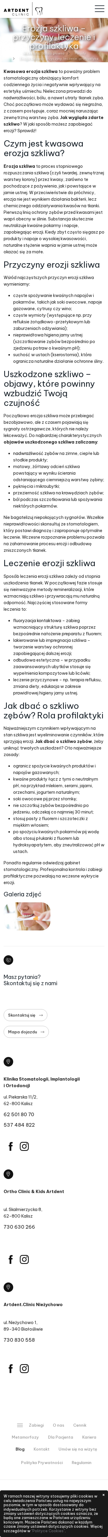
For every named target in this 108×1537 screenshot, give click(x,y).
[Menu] (99, 9)
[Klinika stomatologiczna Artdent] (23, 9)
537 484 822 (19, 1125)
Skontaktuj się (21, 1015)
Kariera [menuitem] (89, 1437)
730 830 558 (19, 1340)
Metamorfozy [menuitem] (25, 1437)
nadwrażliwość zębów (35, 453)
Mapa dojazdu (22, 1031)
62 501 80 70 (19, 1114)
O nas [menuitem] (58, 1425)
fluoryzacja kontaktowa (37, 620)
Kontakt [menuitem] (42, 1449)
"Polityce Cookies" (48, 1531)
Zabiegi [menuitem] (36, 1425)
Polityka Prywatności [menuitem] (42, 1462)
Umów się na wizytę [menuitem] (77, 1449)
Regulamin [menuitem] (82, 1462)
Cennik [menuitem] (79, 1425)
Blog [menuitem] (20, 1449)
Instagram (24, 1146)
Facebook (10, 1146)
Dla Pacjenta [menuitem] (60, 1437)
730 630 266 (19, 1227)
